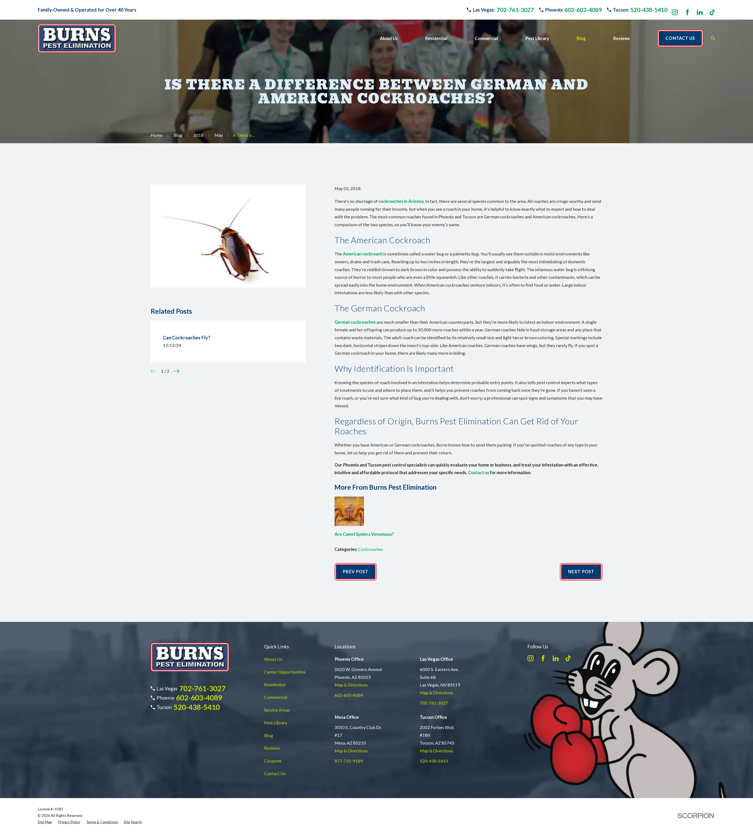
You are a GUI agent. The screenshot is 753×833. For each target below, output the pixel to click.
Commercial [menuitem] (486, 38)
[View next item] (177, 371)
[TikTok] (712, 12)
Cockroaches (370, 549)
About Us (273, 659)
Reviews (272, 748)
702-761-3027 (515, 9)
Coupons (272, 760)
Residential (275, 684)
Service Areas (277, 710)
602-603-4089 (583, 9)
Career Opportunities (285, 671)
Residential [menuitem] (436, 38)
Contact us (478, 472)
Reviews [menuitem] (621, 38)
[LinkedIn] (700, 12)
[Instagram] (675, 12)
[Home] (77, 38)
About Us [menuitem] (389, 38)
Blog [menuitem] (581, 38)
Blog (268, 735)
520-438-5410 (649, 9)
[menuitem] (45, 822)
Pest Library (275, 722)
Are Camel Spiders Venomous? (364, 534)
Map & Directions (351, 684)
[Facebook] (687, 12)
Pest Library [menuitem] (537, 38)
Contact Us (275, 773)
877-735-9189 (349, 761)
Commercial (275, 697)
